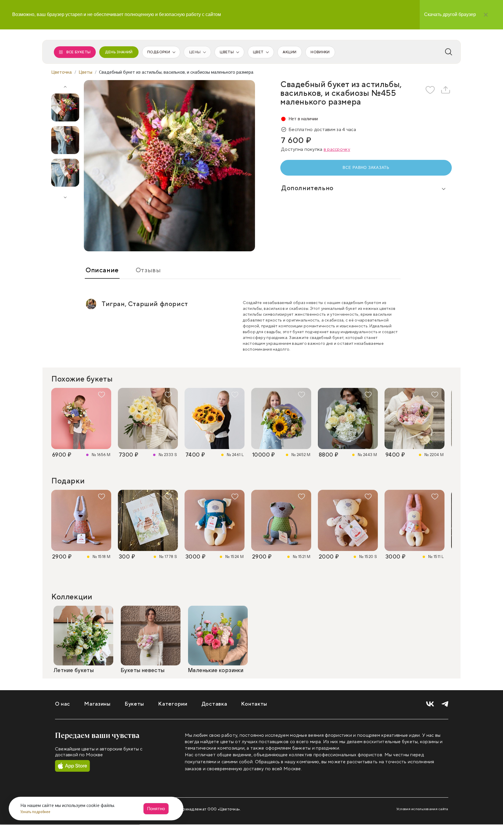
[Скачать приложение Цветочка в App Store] (72, 766)
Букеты (134, 704)
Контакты (254, 704)
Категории (172, 704)
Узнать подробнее (35, 812)
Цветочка (61, 72)
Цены (195, 52)
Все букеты (78, 52)
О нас (62, 704)
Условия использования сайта (422, 809)
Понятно (156, 808)
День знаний (119, 52)
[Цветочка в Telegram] (445, 704)
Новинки (320, 52)
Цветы (227, 52)
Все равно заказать (366, 167)
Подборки (158, 52)
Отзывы (148, 270)
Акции (289, 52)
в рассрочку (337, 149)
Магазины (97, 704)
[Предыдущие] (65, 84)
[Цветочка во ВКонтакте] (430, 704)
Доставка (214, 704)
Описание (102, 270)
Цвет (258, 52)
